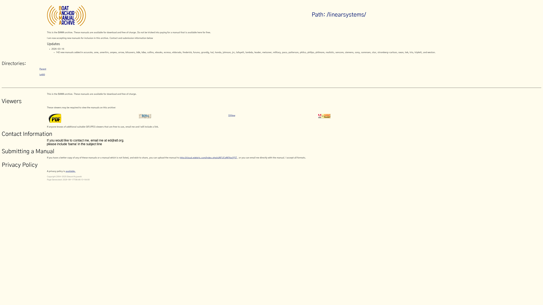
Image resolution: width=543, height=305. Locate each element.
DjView (231, 115)
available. (71, 171)
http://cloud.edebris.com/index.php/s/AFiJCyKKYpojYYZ (208, 158)
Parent (42, 69)
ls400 (42, 75)
